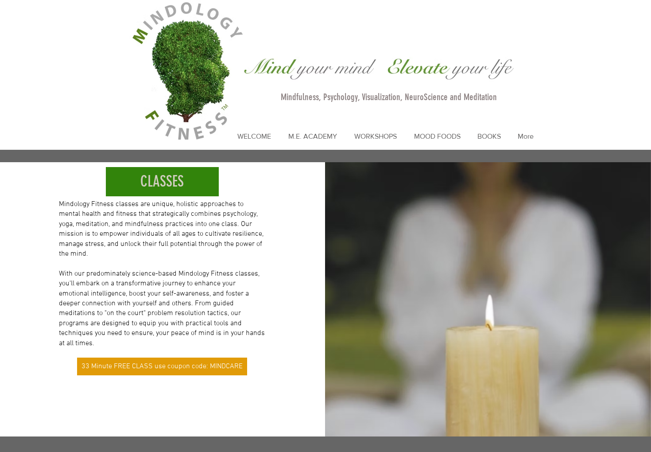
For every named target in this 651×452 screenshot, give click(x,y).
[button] (489, 136)
